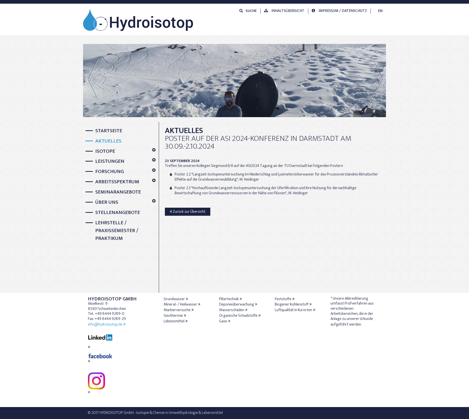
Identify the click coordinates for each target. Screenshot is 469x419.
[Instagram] (121, 384)
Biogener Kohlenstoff (292, 304)
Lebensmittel (174, 321)
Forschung (109, 172)
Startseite (108, 131)
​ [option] (234, 78)
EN (380, 11)
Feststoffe (283, 299)
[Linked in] (121, 340)
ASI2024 (252, 166)
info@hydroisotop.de (105, 324)
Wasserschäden (231, 310)
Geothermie (173, 315)
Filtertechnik (229, 299)
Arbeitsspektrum (117, 182)
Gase (223, 321)
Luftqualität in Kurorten (293, 310)
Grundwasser (174, 299)
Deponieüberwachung (236, 304)
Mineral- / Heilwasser (180, 304)
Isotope (105, 151)
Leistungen (109, 161)
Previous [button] (96, 79)
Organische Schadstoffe (238, 315)
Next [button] (377, 79)
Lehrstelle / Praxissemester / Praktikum (116, 231)
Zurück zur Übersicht (188, 211)
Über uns (106, 202)
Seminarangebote (118, 192)
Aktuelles (108, 141)
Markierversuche (177, 310)
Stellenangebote (117, 213)
